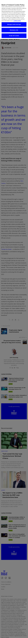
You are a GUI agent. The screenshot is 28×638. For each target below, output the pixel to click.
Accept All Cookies (14, 35)
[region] (14, 19)
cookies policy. (17, 20)
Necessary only (14, 30)
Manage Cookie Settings (14, 24)
